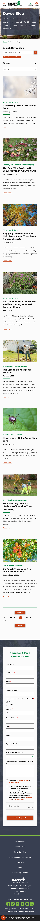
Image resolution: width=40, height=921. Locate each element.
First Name (10, 664)
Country (9, 709)
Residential (20, 842)
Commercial (20, 847)
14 (24, 618)
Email (8, 682)
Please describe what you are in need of (19, 762)
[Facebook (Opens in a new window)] (8, 903)
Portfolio (20, 862)
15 (27, 618)
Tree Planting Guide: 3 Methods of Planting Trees (17, 505)
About (20, 868)
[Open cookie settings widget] (3, 917)
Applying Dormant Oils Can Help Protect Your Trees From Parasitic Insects (19, 236)
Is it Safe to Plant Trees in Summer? (17, 371)
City (8, 727)
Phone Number (12, 690)
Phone (11, 702)
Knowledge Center (20, 873)
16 (30, 618)
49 (4, 620)
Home (5, 42)
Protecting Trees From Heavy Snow (19, 107)
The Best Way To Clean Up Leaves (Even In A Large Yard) (19, 169)
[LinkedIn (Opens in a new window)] (32, 903)
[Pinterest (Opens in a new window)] (17, 903)
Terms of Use (23, 780)
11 (14, 618)
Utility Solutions (20, 852)
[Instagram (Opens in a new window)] (22, 903)
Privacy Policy (14, 782)
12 (17, 618)
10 (11, 618)
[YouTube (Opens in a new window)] (27, 903)
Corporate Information (25, 912)
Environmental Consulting (20, 857)
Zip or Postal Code (13, 744)
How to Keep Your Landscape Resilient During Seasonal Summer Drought (19, 304)
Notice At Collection (28, 909)
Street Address (12, 718)
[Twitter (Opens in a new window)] (13, 903)
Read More (7, 127)
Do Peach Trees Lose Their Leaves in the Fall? (17, 570)
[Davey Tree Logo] (20, 880)
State (8, 735)
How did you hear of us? (15, 752)
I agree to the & (19, 781)
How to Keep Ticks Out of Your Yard (20, 439)
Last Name (10, 673)
